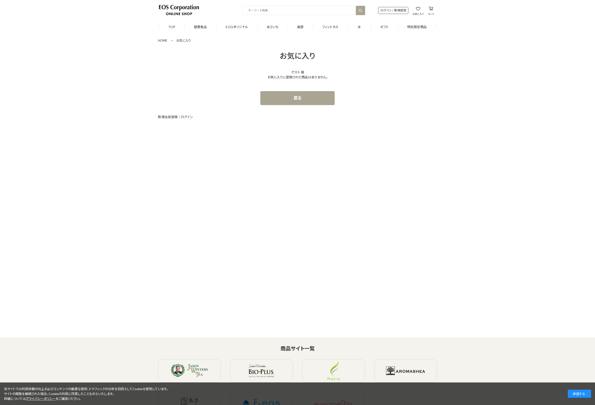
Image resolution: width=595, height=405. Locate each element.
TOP (171, 27)
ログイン (187, 117)
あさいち (272, 27)
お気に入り (418, 14)
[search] (360, 10)
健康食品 (200, 27)
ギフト (384, 27)
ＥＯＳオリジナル (236, 27)
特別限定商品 (417, 27)
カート (431, 14)
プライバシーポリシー (41, 399)
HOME (162, 40)
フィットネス (330, 27)
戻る (298, 97)
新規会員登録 (168, 117)
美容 (300, 27)
